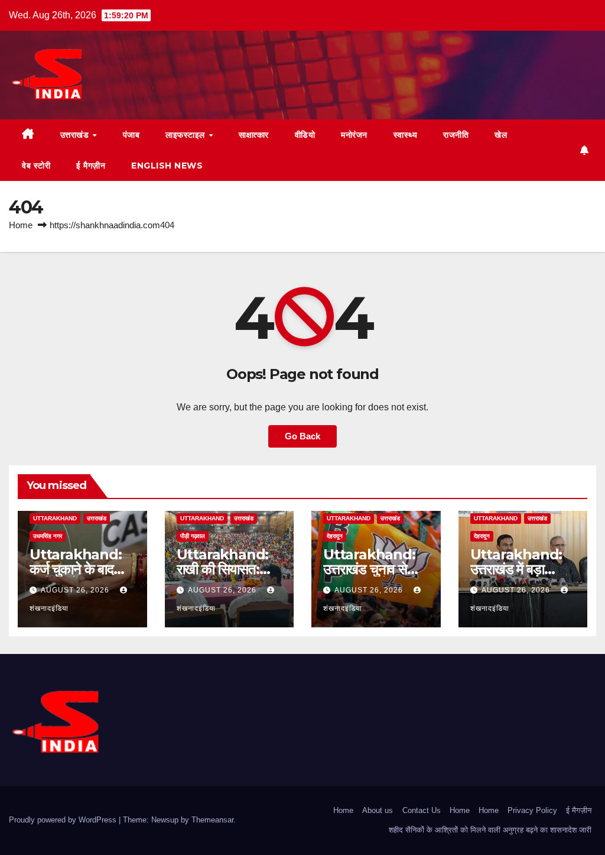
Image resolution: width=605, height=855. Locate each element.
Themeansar (212, 819)
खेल (501, 134)
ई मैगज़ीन (90, 165)
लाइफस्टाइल (186, 134)
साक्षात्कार (254, 134)
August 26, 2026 (76, 590)
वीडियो (305, 134)
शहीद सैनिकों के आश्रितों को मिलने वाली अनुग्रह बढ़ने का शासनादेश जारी (490, 829)
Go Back (302, 436)
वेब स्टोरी (36, 165)
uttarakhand (55, 518)
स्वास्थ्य (405, 134)
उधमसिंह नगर (47, 536)
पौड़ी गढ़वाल (192, 536)
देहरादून (335, 536)
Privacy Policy (532, 810)
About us (377, 810)
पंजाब (131, 134)
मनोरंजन (354, 134)
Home (20, 225)
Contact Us (421, 810)
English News (167, 165)
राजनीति (456, 134)
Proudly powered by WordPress (64, 819)
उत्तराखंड (76, 134)
